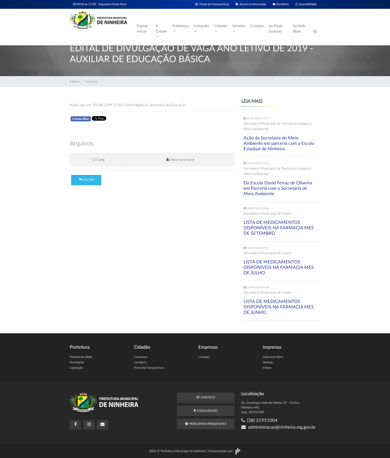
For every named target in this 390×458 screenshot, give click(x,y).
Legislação (76, 367)
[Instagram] (89, 424)
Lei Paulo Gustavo (276, 28)
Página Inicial (142, 28)
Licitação (203, 357)
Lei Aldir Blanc (299, 28)
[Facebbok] (75, 424)
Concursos (141, 357)
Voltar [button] (88, 180)
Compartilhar (80, 118)
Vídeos (267, 367)
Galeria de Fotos (273, 357)
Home (74, 81)
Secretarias (77, 362)
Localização (207, 410)
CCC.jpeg (98, 159)
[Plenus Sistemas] (237, 451)
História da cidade (81, 357)
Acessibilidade (307, 4)
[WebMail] (102, 424)
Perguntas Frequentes (207, 424)
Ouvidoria (282, 4)
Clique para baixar (182, 159)
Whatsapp (123, 120)
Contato (257, 26)
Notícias (91, 81)
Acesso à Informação (252, 4)
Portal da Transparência (213, 4)
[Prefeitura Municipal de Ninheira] (98, 20)
